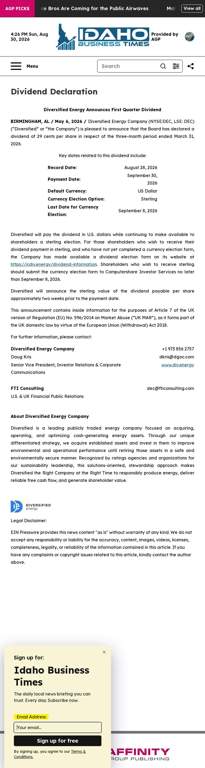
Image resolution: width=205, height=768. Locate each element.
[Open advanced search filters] (175, 66)
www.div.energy (177, 364)
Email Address (31, 716)
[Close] (104, 652)
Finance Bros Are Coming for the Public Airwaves (87, 8)
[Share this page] (190, 66)
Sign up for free (57, 740)
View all (192, 8)
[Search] (163, 66)
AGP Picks (17, 8)
